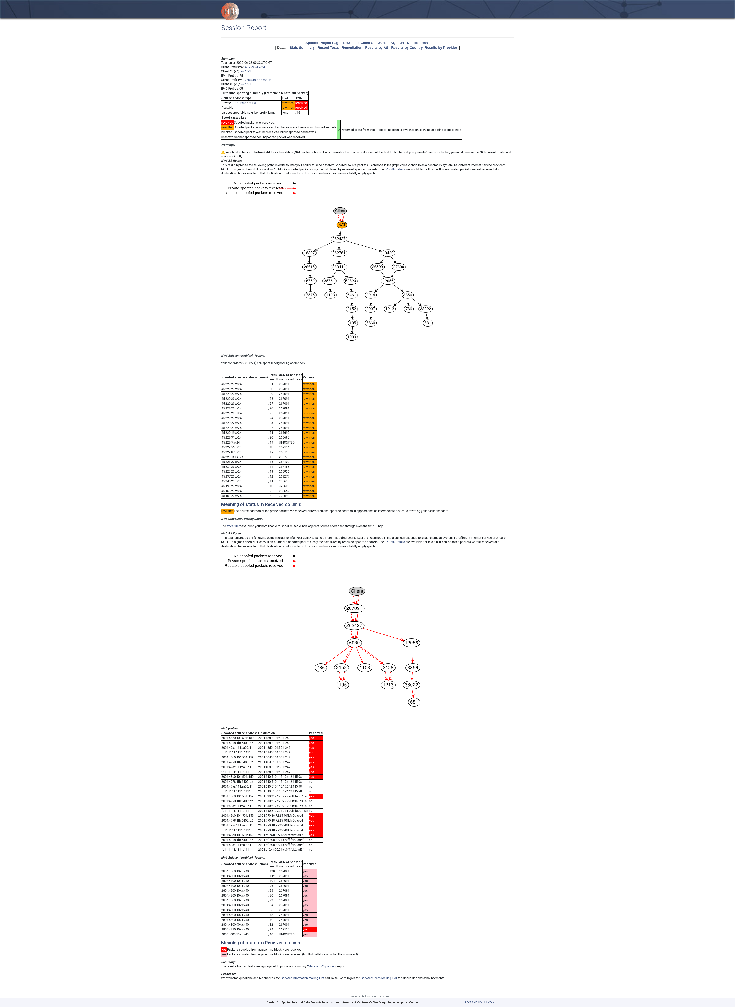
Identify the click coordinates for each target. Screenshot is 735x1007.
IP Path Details (395, 169)
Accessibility (473, 1002)
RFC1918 (240, 103)
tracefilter (233, 526)
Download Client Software (364, 43)
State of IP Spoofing (322, 966)
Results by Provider (441, 48)
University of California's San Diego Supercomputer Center (379, 1002)
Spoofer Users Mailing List (379, 978)
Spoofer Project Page (322, 43)
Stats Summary (302, 48)
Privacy (489, 1002)
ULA (253, 103)
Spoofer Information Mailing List (302, 978)
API (401, 43)
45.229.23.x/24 (255, 67)
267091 (246, 71)
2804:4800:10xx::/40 (258, 80)
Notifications (417, 43)
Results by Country (407, 48)
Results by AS (376, 48)
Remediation (352, 48)
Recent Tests (328, 48)
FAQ (392, 43)
